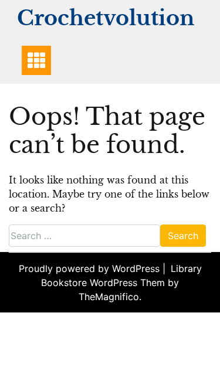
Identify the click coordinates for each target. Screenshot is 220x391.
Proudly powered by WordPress (91, 268)
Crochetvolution (105, 17)
